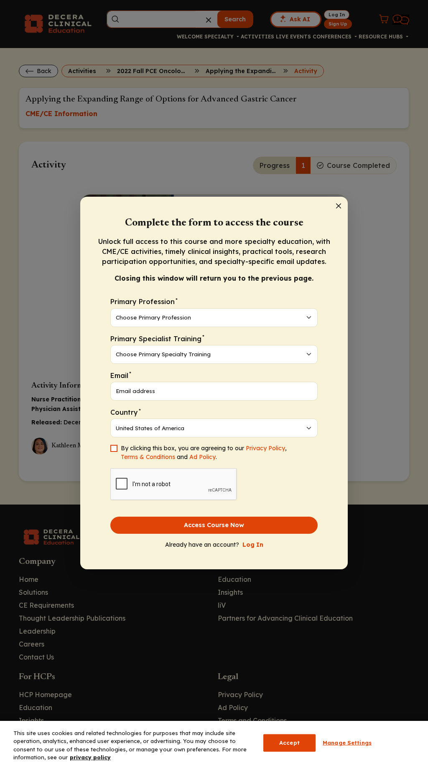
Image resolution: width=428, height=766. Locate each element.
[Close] (338, 206)
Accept (289, 742)
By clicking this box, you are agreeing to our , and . (204, 452)
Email (120, 374)
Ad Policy (202, 457)
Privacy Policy (265, 448)
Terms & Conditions (148, 457)
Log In (252, 544)
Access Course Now (214, 525)
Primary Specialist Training (157, 338)
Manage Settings (347, 742)
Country (125, 412)
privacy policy (90, 757)
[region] (214, 743)
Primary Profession (144, 301)
